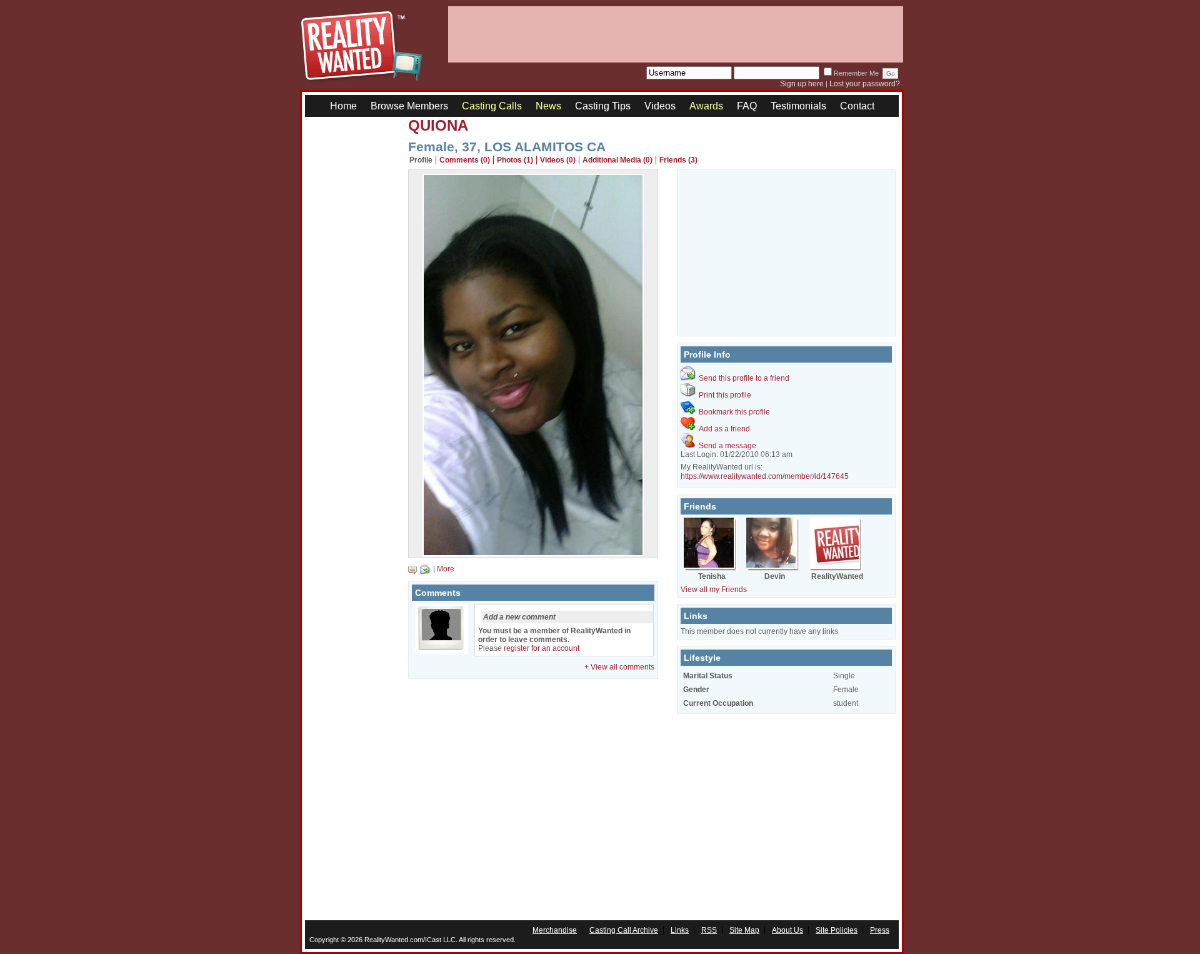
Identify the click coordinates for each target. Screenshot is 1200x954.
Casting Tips (603, 106)
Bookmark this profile (734, 412)
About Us (787, 930)
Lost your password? (864, 83)
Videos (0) (558, 160)
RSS (709, 930)
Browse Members (409, 106)
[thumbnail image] (533, 553)
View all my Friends (714, 589)
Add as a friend (724, 428)
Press (879, 930)
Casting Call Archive (623, 930)
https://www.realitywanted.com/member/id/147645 (765, 476)
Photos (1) (515, 160)
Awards (706, 106)
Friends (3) (678, 160)
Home (343, 106)
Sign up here (802, 83)
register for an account (541, 648)
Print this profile (725, 395)
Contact (857, 106)
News (548, 106)
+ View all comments (619, 667)
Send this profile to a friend (744, 378)
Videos (660, 106)
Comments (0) (464, 160)
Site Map (744, 930)
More (445, 569)
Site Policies (837, 930)
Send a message (727, 445)
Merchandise (554, 930)
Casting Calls (492, 106)
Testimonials (798, 106)
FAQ (747, 106)
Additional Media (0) (617, 160)
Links (680, 930)
